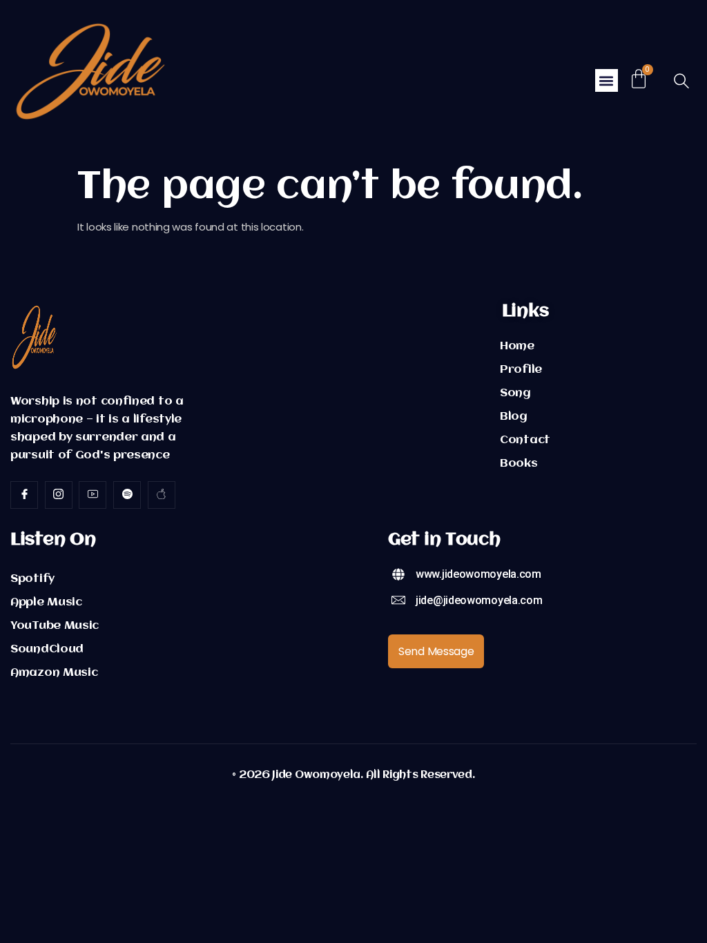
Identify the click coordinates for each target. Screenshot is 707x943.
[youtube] (92, 495)
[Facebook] (24, 495)
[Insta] (58, 495)
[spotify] (127, 495)
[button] (606, 80)
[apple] (161, 495)
